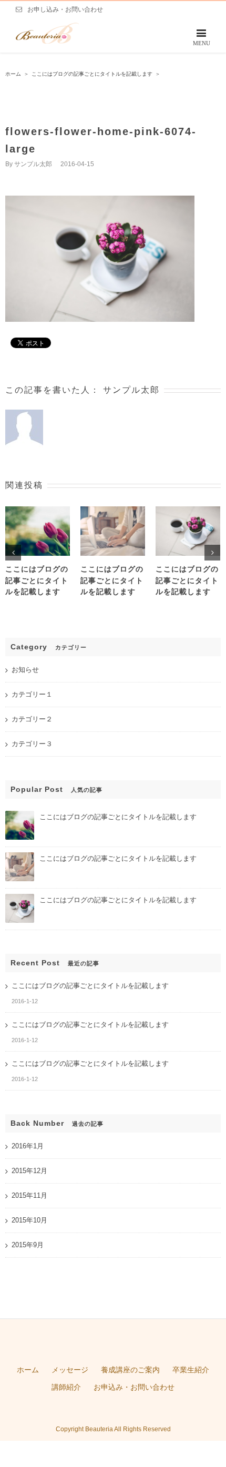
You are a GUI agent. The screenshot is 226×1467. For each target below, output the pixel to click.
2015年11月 (29, 1195)
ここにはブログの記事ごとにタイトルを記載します (36, 580)
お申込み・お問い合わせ (134, 1387)
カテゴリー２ (32, 719)
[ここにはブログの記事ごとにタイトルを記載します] (19, 815)
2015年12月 (29, 1171)
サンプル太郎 (33, 164)
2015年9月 (28, 1245)
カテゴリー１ (32, 694)
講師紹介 (66, 1387)
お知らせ (25, 670)
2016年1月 (28, 1146)
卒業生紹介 (190, 1370)
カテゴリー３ (32, 744)
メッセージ (70, 1370)
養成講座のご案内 (130, 1370)
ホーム (28, 1370)
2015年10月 (29, 1220)
